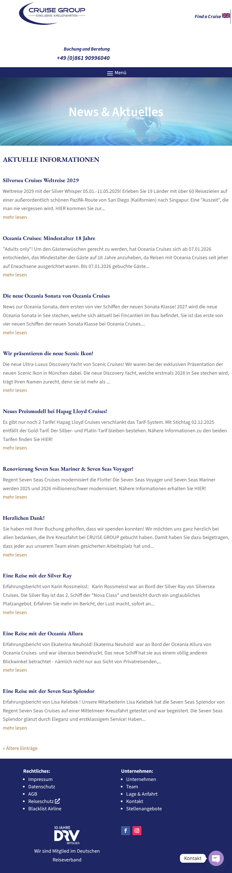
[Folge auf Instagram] (136, 830)
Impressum (40, 779)
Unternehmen (141, 779)
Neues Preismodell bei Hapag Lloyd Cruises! (55, 411)
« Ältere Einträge (20, 748)
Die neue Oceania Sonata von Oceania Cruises (56, 295)
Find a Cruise (208, 16)
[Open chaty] (216, 858)
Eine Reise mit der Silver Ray (37, 575)
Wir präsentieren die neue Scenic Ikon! (48, 353)
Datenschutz (41, 786)
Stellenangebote (144, 808)
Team (132, 786)
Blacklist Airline (44, 808)
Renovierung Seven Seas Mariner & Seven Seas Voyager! (68, 468)
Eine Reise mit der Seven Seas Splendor (48, 691)
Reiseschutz (41, 801)
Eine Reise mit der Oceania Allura (43, 633)
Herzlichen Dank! (24, 517)
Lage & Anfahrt (142, 794)
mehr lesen (15, 217)
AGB (32, 794)
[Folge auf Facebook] (125, 830)
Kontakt (134, 801)
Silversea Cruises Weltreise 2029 (41, 180)
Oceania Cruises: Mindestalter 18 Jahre (49, 238)
